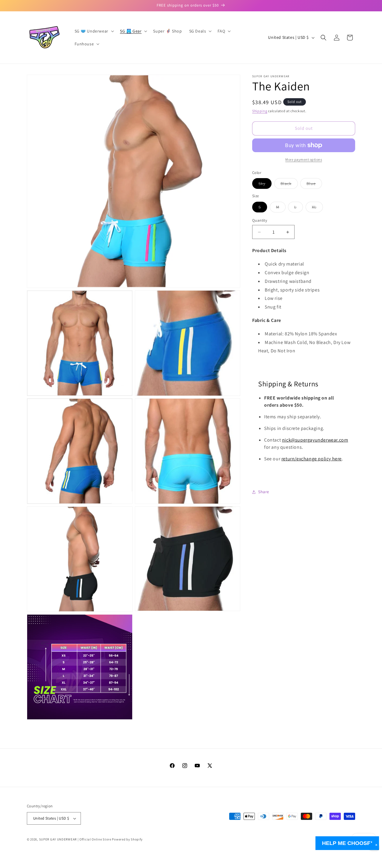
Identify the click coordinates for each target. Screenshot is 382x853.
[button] (93, 31)
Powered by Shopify (127, 839)
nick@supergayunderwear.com (315, 440)
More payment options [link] (303, 159)
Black (289, 185)
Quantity (259, 220)
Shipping (259, 111)
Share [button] (263, 491)
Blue (314, 185)
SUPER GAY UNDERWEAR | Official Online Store (75, 839)
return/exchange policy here (311, 459)
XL (317, 208)
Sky (265, 185)
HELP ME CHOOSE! (347, 843)
